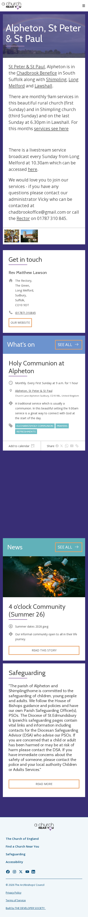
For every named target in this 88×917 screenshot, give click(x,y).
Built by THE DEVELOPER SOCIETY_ (26, 908)
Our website (20, 322)
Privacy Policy (13, 892)
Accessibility (14, 862)
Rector (23, 218)
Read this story (44, 650)
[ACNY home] (11, 5)
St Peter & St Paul (27, 66)
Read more (44, 784)
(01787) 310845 (25, 313)
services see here (51, 128)
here (32, 169)
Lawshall (43, 86)
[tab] (22, 446)
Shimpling (56, 79)
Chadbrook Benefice (37, 73)
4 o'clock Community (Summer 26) (37, 610)
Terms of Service (16, 900)
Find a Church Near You (22, 846)
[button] (83, 5)
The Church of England (22, 839)
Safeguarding (15, 854)
